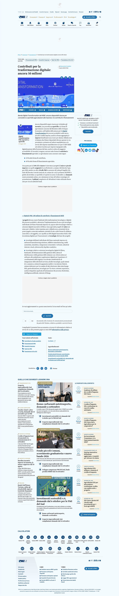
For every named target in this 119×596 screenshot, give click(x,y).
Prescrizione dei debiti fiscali (68, 581)
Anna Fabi (96, 508)
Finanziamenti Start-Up (90, 450)
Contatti (20, 574)
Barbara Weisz (95, 396)
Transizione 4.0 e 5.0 (67, 60)
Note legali (21, 571)
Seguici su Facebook (89, 145)
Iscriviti (88, 131)
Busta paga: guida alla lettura (68, 574)
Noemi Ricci (96, 460)
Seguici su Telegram (32, 334)
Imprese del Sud (45, 477)
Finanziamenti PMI (31, 60)
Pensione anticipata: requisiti (46, 572)
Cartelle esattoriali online (70, 571)
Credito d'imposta (89, 466)
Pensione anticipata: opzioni (49, 575)
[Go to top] (102, 590)
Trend (20, 12)
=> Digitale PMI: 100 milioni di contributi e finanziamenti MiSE (43, 216)
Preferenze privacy (23, 581)
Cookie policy (22, 578)
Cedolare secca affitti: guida (49, 569)
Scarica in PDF (53, 110)
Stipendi (57, 12)
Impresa (49, 17)
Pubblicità (21, 569)
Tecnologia (71, 17)
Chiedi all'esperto (89, 514)
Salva (41, 110)
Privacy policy (22, 576)
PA (65, 17)
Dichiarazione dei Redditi (31, 12)
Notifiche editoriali (23, 583)
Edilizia (21, 483)
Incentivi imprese (43, 12)
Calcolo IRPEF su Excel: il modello (48, 581)
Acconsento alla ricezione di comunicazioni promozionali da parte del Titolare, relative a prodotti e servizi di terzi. (54, 322)
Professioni (58, 17)
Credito (52, 12)
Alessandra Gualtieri (65, 66)
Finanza (41, 17)
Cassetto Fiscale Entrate (48, 578)
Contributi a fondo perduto (32, 341)
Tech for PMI (55, 60)
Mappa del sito (22, 585)
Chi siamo (21, 567)
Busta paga (64, 12)
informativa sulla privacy (60, 329)
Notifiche (66, 110)
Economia (33, 17)
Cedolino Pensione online (70, 569)
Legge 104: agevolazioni (70, 578)
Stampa (31, 110)
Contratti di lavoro (73, 12)
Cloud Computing (24, 407)
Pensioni (81, 12)
